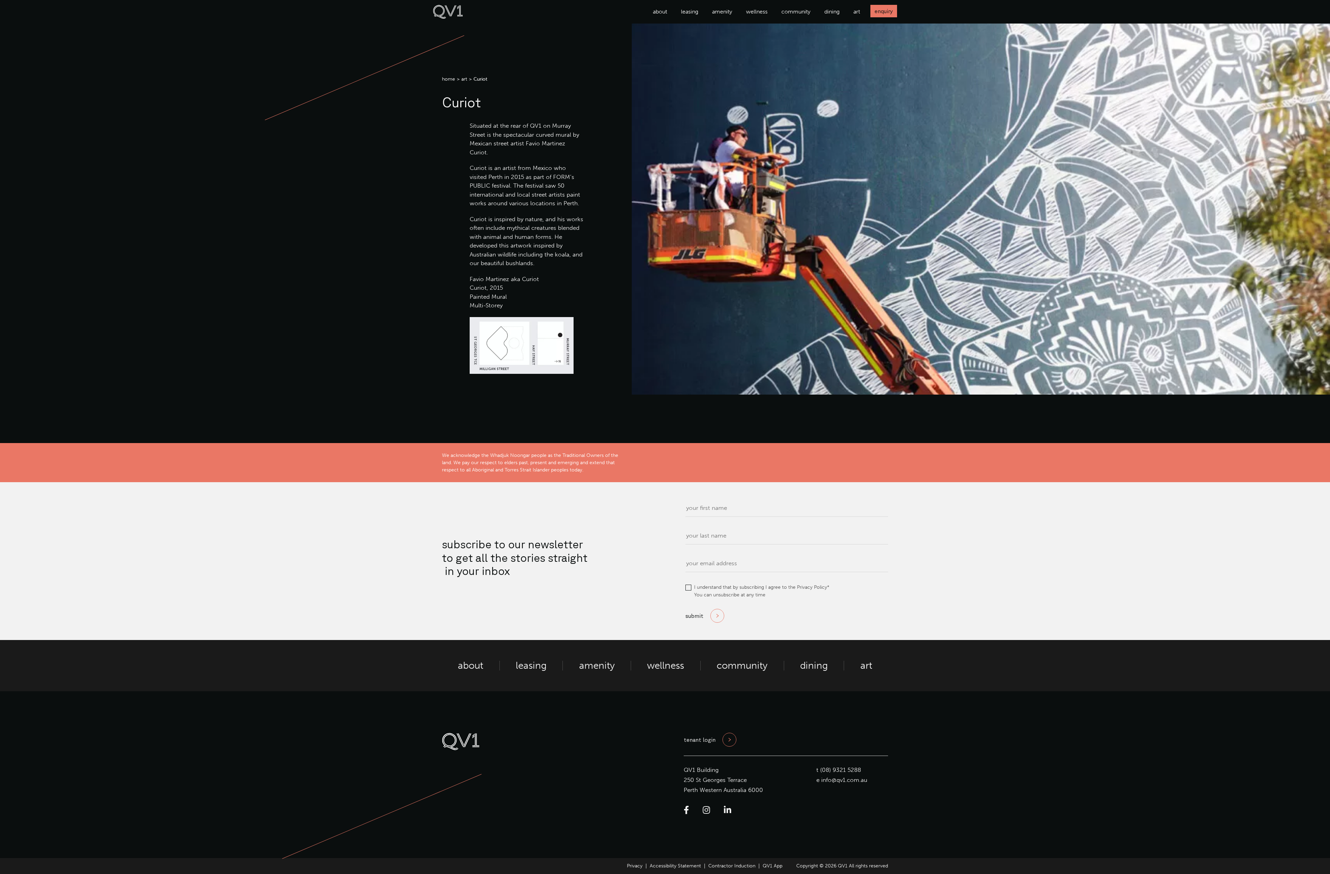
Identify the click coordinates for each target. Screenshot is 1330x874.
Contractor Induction (731, 866)
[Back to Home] (448, 16)
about (660, 11)
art (856, 11)
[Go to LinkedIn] (727, 810)
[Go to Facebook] (686, 810)
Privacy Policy (812, 587)
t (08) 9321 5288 (838, 769)
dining (832, 11)
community (795, 11)
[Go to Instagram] (706, 810)
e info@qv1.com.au (841, 779)
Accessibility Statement (675, 866)
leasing (689, 11)
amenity (722, 11)
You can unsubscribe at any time (729, 595)
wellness (757, 11)
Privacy (634, 866)
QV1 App (772, 866)
